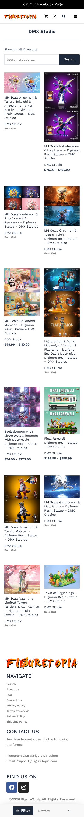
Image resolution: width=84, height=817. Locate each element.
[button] (64, 17)
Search (69, 59)
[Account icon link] (55, 16)
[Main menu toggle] (76, 16)
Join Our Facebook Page (42, 4)
